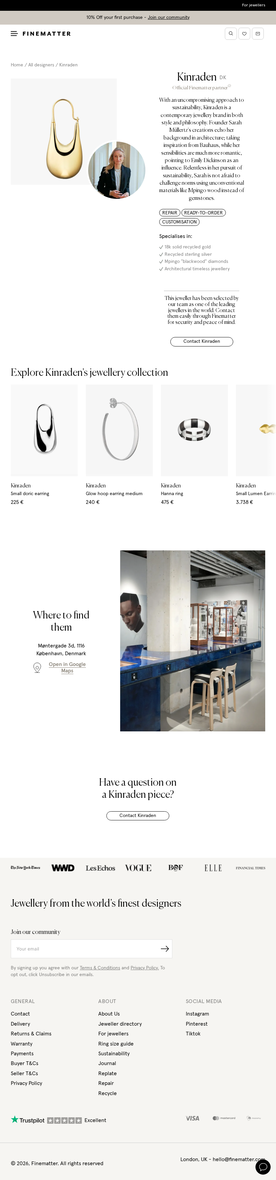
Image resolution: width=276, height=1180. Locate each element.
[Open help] (263, 1167)
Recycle (107, 1093)
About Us (109, 1014)
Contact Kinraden (201, 341)
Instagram (197, 1014)
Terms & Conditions (100, 968)
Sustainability (114, 1053)
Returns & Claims (31, 1033)
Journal (107, 1063)
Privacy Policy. (145, 968)
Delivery (20, 1024)
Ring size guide (116, 1044)
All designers (41, 65)
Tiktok (193, 1033)
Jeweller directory (120, 1024)
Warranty (21, 1044)
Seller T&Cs (24, 1073)
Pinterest (197, 1024)
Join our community (168, 17)
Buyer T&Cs (24, 1063)
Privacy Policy (26, 1083)
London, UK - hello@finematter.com (222, 1159)
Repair (106, 1083)
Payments (22, 1053)
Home (17, 65)
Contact (20, 1014)
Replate (107, 1073)
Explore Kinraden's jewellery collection (89, 373)
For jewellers (253, 5)
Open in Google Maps (67, 667)
